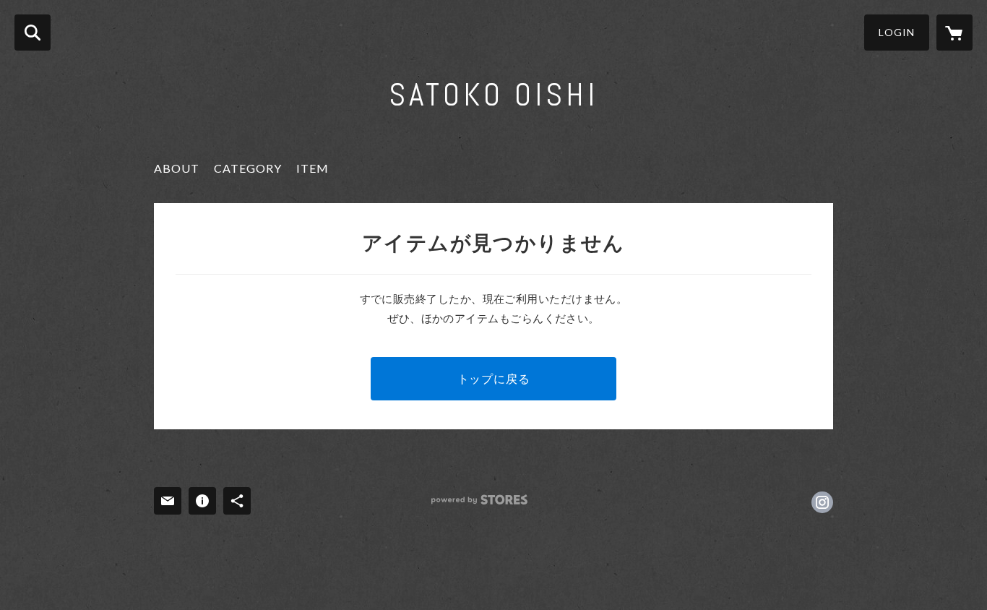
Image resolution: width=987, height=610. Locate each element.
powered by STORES (479, 499)
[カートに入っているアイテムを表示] (954, 32)
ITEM (312, 168)
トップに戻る (493, 378)
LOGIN (897, 32)
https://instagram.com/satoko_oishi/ (822, 502)
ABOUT (176, 168)
